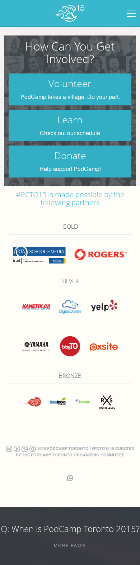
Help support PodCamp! (70, 169)
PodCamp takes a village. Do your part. (70, 97)
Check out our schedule (70, 133)
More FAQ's (70, 545)
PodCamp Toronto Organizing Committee (77, 454)
